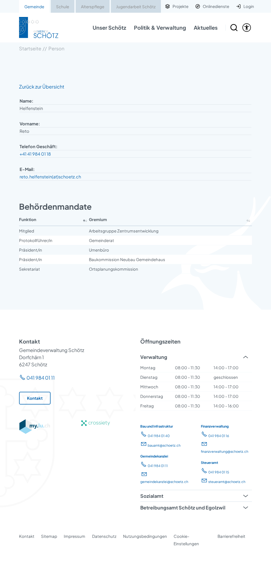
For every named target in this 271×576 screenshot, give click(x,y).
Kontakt (26, 536)
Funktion (27, 219)
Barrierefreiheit (231, 536)
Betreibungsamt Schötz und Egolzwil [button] (182, 507)
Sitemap (49, 536)
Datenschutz (104, 536)
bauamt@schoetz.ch (164, 445)
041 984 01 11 (40, 378)
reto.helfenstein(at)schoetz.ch (50, 176)
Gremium (98, 219)
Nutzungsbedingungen (145, 536)
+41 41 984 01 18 (35, 154)
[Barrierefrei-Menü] (246, 27)
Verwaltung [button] (153, 357)
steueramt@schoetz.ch (226, 482)
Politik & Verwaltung (160, 27)
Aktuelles (206, 27)
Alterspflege (92, 6)
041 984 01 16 (218, 436)
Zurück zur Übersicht (41, 86)
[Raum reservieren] (234, 27)
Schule (62, 6)
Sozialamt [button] (151, 496)
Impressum (74, 536)
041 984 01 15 (218, 472)
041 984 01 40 (159, 436)
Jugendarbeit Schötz (136, 6)
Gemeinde (34, 6)
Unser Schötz (109, 27)
